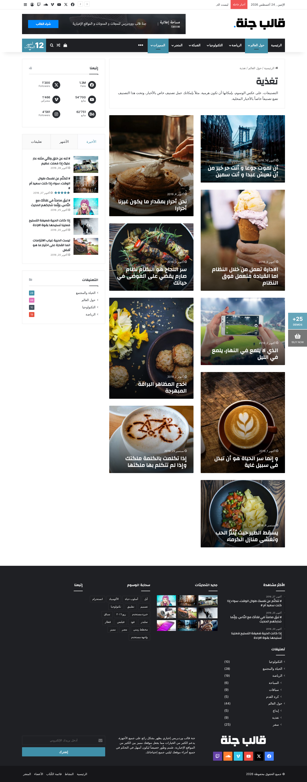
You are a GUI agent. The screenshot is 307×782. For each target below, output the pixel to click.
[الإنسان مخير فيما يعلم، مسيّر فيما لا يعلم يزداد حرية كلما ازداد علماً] (166, 613)
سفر (276, 724)
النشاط (69, 774)
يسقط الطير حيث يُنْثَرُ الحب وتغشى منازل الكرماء (247, 536)
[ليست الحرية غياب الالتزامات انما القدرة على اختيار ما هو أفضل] (85, 246)
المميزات (159, 45)
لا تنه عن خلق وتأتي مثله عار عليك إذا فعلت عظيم (51, 161)
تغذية (275, 717)
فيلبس (121, 621)
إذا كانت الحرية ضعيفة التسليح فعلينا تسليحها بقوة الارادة (49, 223)
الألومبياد (114, 599)
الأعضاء (38, 774)
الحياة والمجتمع (86, 293)
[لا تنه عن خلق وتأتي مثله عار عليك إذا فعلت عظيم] (85, 164)
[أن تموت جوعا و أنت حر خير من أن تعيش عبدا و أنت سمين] (187, 625)
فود (133, 621)
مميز (113, 629)
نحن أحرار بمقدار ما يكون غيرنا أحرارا (152, 205)
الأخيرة (91, 141)
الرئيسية (276, 45)
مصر (124, 629)
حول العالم (258, 45)
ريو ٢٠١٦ (121, 614)
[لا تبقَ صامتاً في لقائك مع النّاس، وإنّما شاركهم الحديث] (85, 206)
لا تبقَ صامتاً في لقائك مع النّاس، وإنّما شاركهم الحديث (50, 203)
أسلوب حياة (131, 599)
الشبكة (195, 45)
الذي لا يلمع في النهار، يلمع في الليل (245, 354)
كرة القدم (272, 696)
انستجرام (97, 599)
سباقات (274, 690)
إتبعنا (78, 585)
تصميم (144, 606)
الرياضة (237, 45)
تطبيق (130, 606)
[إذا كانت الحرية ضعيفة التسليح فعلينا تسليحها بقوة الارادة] (85, 226)
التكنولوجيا (216, 45)
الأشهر (64, 141)
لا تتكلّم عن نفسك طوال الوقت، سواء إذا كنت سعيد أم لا (49, 183)
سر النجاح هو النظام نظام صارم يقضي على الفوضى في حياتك (152, 276)
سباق (107, 614)
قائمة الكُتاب (54, 774)
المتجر (178, 45)
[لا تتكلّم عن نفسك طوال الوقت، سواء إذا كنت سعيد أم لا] (85, 184)
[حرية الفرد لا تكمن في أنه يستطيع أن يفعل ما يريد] (208, 625)
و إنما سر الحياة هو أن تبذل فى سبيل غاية (246, 462)
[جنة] (260, 24)
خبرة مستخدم (140, 614)
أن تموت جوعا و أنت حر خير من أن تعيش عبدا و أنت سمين (243, 171)
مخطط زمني (140, 629)
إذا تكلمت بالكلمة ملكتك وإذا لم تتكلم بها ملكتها (156, 462)
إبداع (276, 710)
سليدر (144, 621)
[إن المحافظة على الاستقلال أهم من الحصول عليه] (166, 625)
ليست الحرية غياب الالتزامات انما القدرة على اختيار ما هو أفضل (188, 4)
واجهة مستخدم (139, 637)
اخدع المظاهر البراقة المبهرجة (162, 387)
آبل (146, 599)
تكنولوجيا (116, 606)
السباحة (274, 683)
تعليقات (36, 141)
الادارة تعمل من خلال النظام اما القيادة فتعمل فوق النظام (245, 276)
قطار (108, 621)
